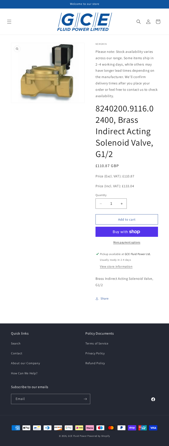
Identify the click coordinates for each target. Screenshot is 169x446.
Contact (16, 353)
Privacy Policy (95, 353)
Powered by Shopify (98, 435)
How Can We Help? (24, 373)
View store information (116, 266)
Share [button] (105, 298)
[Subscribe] (85, 399)
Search (16, 343)
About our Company (25, 363)
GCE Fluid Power (77, 435)
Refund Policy (95, 363)
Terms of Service (96, 343)
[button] (9, 22)
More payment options (126, 242)
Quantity (101, 195)
